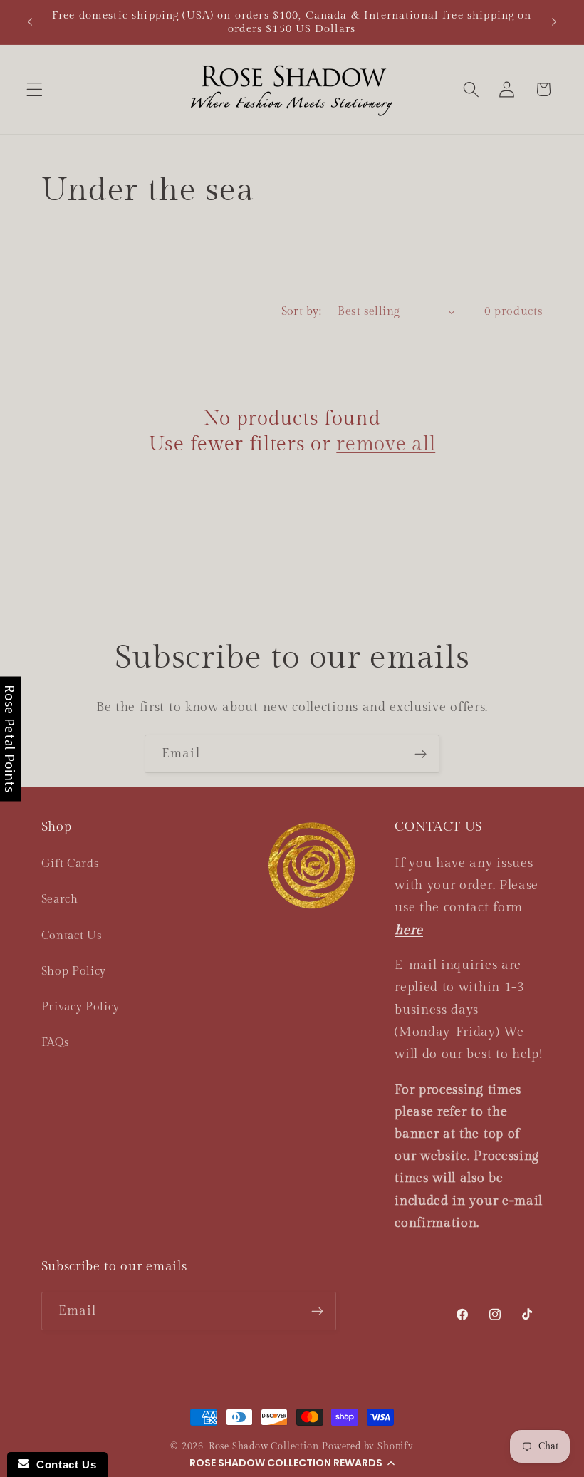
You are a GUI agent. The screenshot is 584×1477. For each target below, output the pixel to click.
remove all (385, 444)
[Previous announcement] (30, 22)
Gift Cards (70, 864)
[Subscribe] (420, 754)
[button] (292, 1463)
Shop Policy (74, 971)
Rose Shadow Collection (264, 1446)
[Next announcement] (554, 22)
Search (59, 899)
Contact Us (72, 936)
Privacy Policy (80, 1007)
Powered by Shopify (368, 1446)
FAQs (55, 1043)
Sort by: (301, 311)
